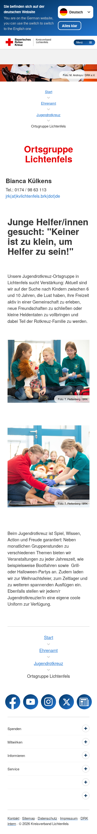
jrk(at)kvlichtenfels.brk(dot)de (33, 196)
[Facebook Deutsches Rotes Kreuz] (12, 701)
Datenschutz (47, 818)
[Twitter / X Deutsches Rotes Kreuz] (66, 701)
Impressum (69, 818)
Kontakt (13, 818)
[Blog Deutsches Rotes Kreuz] (84, 701)
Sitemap (28, 818)
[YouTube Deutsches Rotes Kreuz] (30, 701)
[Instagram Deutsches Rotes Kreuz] (48, 701)
